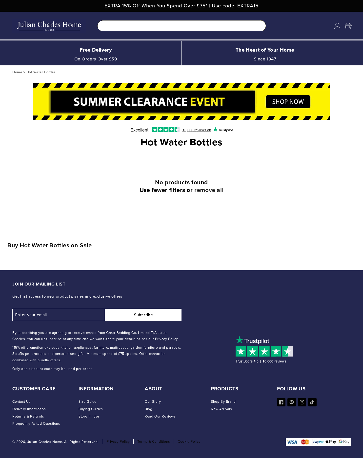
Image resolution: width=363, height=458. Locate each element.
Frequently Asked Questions (36, 423)
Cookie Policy (189, 441)
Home (17, 72)
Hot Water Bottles (41, 72)
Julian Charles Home (44, 441)
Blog (148, 409)
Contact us (21, 401)
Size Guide (88, 401)
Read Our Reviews (160, 416)
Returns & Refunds (28, 416)
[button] (348, 25)
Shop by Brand (223, 401)
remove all (208, 190)
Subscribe (143, 315)
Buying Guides (91, 409)
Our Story (153, 401)
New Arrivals (221, 409)
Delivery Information (29, 409)
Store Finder (89, 416)
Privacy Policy (118, 441)
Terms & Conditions (153, 441)
